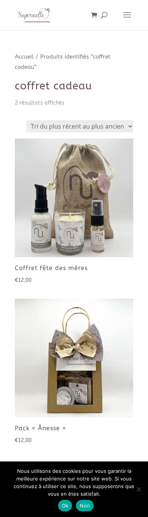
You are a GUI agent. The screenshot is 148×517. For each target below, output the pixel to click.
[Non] (138, 489)
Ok (65, 506)
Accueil (24, 56)
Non (85, 506)
